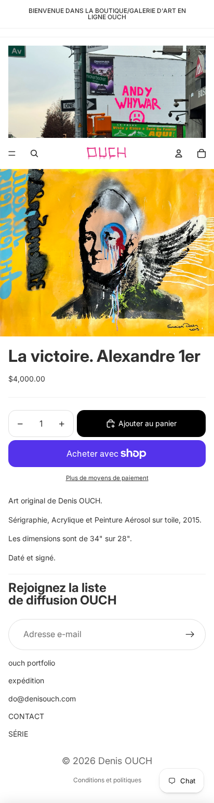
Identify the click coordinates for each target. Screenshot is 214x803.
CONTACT (26, 716)
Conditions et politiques (107, 780)
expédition (26, 680)
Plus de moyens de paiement (107, 478)
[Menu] (12, 153)
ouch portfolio (31, 662)
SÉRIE (18, 733)
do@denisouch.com (42, 698)
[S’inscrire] (190, 634)
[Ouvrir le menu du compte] (178, 153)
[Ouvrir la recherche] (34, 153)
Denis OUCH (125, 760)
